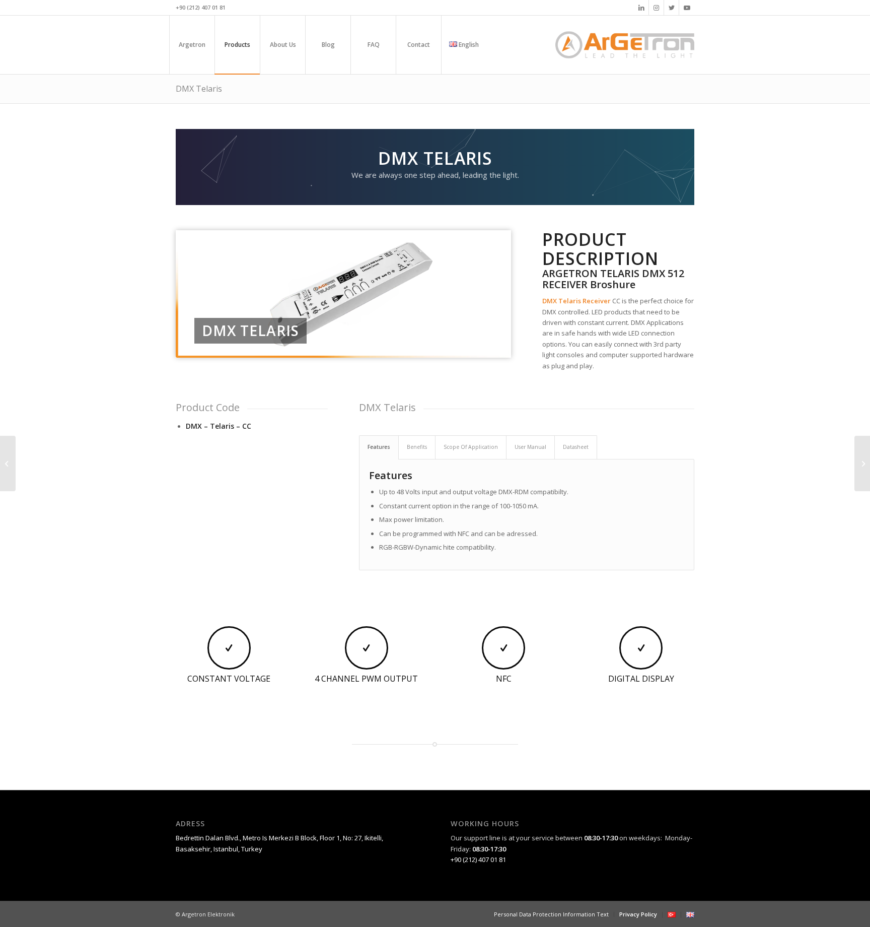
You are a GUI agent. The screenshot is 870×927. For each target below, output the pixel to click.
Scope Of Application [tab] (471, 446)
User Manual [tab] (530, 446)
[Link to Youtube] (686, 7)
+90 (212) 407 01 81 (478, 859)
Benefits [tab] (417, 446)
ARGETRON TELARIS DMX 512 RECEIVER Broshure (613, 279)
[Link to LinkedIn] (641, 7)
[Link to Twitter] (671, 7)
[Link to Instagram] (656, 7)
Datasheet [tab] (576, 446)
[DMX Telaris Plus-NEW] (862, 463)
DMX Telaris (199, 88)
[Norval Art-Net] (8, 463)
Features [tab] (379, 446)
